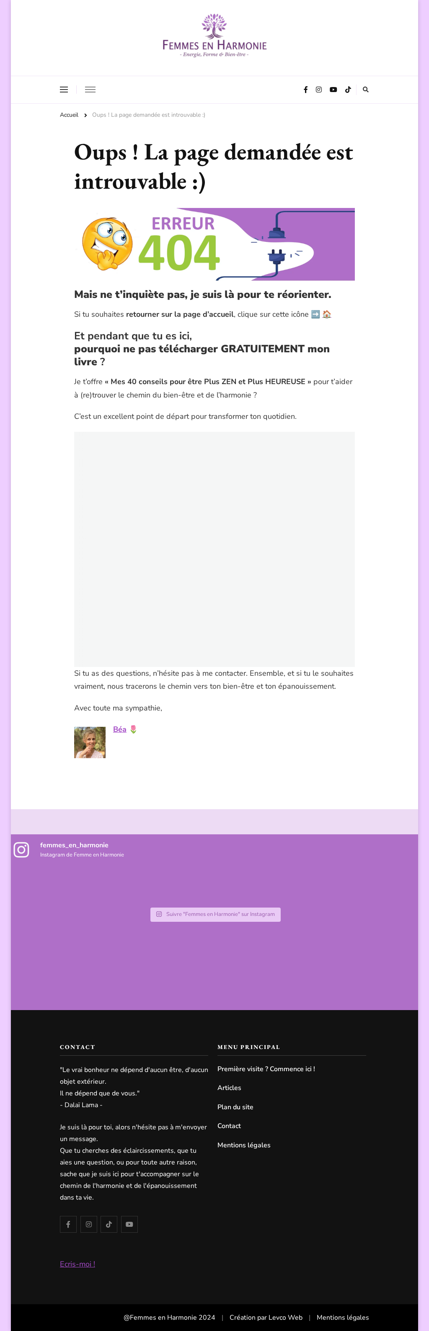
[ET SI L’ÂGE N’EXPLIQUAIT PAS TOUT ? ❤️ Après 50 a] (391, 885)
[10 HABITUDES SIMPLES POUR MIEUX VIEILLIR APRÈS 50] (332, 885)
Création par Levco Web (266, 1317)
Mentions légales (244, 1145)
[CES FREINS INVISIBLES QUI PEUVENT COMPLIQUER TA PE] (273, 885)
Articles (229, 1087)
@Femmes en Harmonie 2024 (169, 1317)
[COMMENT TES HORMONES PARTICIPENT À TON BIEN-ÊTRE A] (38, 885)
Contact (229, 1126)
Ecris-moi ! (77, 1264)
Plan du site (235, 1107)
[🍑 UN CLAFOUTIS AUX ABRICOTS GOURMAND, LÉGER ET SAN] (215, 885)
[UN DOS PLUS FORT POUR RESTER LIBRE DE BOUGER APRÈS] (156, 885)
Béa (120, 729)
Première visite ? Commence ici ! (266, 1069)
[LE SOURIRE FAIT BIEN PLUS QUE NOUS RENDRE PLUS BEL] (97, 885)
